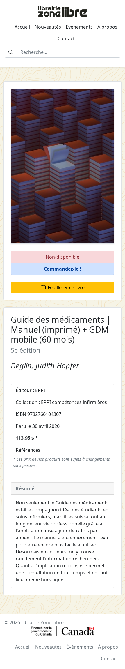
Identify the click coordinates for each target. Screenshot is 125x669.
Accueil (22, 27)
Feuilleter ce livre (66, 287)
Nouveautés (48, 27)
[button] (62, 269)
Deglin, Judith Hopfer (45, 365)
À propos (107, 27)
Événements (79, 27)
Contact (66, 38)
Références (28, 450)
